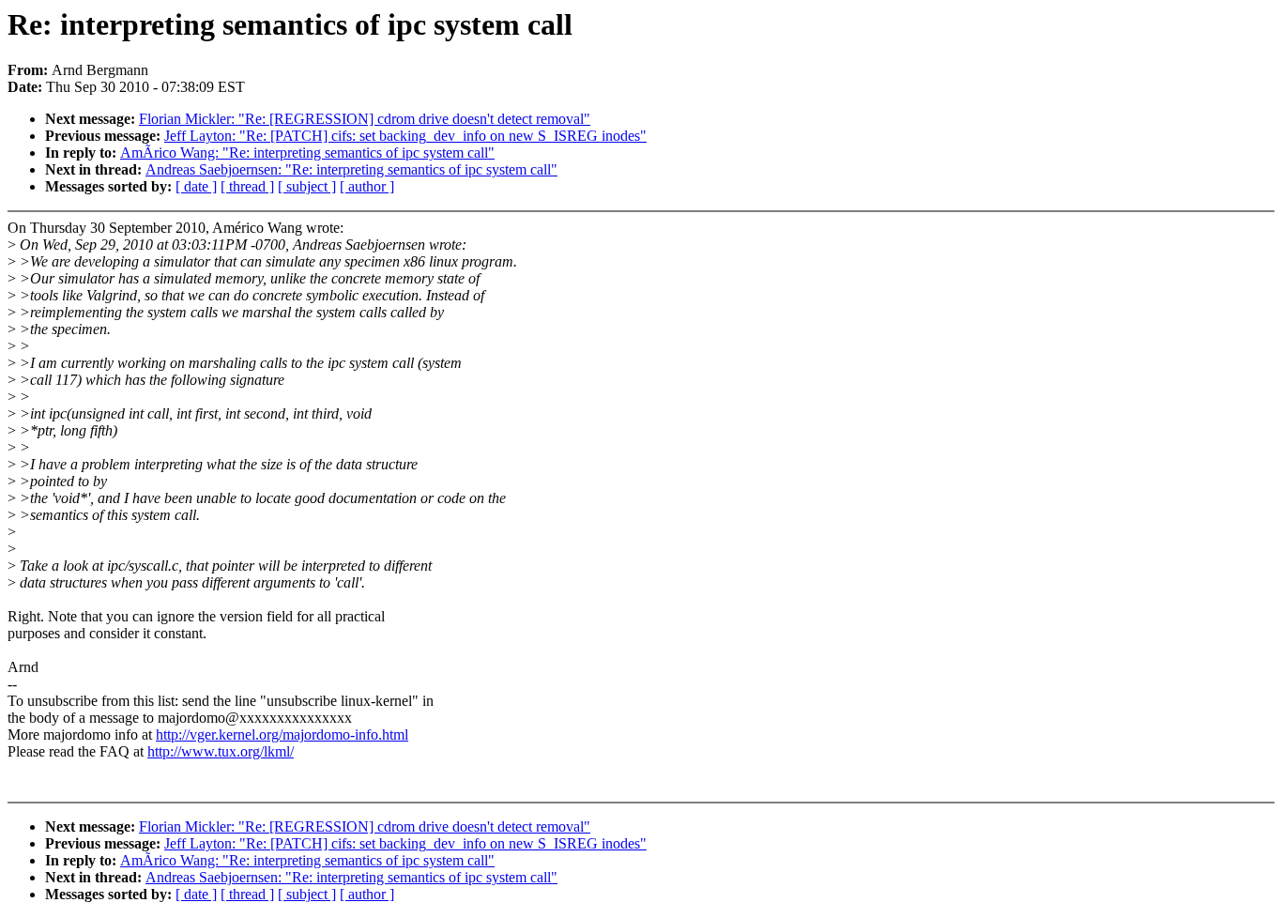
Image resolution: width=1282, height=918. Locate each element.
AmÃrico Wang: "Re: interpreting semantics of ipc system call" (307, 153)
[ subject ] (307, 186)
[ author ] (367, 186)
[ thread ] (247, 186)
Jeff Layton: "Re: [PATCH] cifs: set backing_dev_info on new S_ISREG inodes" (405, 136)
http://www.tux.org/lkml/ (220, 751)
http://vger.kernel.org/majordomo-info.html (282, 734)
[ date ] (196, 186)
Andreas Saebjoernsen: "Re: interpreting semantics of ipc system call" (351, 169)
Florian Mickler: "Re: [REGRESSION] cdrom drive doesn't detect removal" (364, 119)
